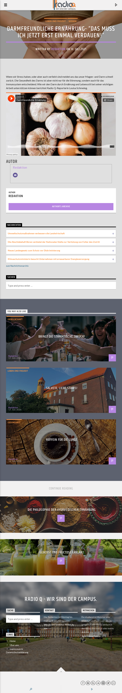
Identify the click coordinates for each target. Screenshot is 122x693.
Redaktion (58, 49)
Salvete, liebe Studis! (62, 388)
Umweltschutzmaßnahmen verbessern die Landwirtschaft (36, 233)
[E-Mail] (15, 175)
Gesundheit (14, 422)
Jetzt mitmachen (89, 636)
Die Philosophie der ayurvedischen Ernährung (62, 510)
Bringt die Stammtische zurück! (61, 336)
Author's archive (61, 206)
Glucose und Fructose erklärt (62, 552)
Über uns (14, 645)
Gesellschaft (15, 319)
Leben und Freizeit (55, 21)
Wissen (72, 21)
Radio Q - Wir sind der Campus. (61, 599)
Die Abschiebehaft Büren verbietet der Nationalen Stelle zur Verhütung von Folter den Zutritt (54, 242)
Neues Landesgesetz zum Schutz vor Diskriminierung (34, 250)
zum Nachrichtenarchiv (17, 265)
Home (13, 641)
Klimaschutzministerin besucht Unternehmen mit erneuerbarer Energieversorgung (48, 259)
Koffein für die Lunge (62, 439)
